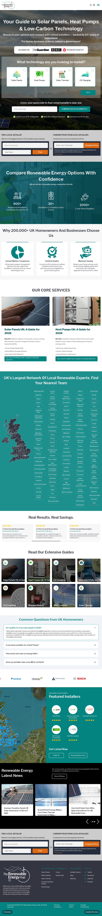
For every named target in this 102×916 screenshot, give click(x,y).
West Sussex (94, 471)
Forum (58, 872)
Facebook (90, 875)
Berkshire (38, 429)
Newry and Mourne (80, 405)
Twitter (89, 872)
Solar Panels (45, 872)
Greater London (66, 392)
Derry (52, 435)
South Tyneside (80, 490)
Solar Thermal (46, 878)
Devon (52, 438)
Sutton (94, 403)
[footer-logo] (17, 874)
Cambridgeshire (38, 465)
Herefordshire (66, 425)
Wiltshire (94, 491)
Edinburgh (52, 478)
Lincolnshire (66, 463)
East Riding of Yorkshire (52, 469)
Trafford (94, 431)
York (94, 503)
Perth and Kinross (80, 441)
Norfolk (80, 410)
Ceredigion (38, 476)
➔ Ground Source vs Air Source (65, 354)
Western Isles (94, 483)
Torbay (94, 423)
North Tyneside (80, 415)
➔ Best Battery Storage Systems (15, 351)
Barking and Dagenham (38, 417)
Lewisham (66, 460)
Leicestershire (66, 456)
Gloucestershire (52, 501)
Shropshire (80, 471)
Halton (66, 418)
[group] (17, 532)
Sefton (80, 467)
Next (88, 92)
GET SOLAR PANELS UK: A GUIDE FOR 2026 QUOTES (22, 359)
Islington (66, 441)
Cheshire (39, 480)
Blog (71, 875)
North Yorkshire (80, 420)
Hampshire (66, 421)
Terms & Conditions (57, 906)
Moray (80, 391)
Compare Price (91, 145)
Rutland (80, 454)
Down (52, 446)
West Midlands (94, 466)
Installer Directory (92, 912)
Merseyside (66, 475)
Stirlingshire (80, 505)
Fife (52, 493)
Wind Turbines (46, 875)
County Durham (52, 397)
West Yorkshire (94, 477)
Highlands (66, 433)
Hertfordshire (66, 429)
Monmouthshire (66, 492)
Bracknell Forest (38, 439)
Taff (94, 406)
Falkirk (52, 490)
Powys (80, 446)
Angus (38, 399)
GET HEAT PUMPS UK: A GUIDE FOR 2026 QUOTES (76, 359)
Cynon (52, 423)
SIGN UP (56, 755)
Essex (52, 486)
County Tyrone (52, 414)
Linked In (90, 878)
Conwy (38, 488)
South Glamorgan (80, 479)
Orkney (80, 429)
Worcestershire (94, 495)
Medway (66, 471)
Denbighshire (52, 427)
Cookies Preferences (84, 906)
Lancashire (66, 452)
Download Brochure (78, 755)
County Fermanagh (52, 403)
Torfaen (94, 427)
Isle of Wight (66, 437)
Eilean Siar (52, 482)
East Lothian (52, 459)
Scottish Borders (80, 462)
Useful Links (60, 875)
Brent (38, 444)
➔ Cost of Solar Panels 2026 (13, 348)
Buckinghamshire (38, 457)
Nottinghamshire (80, 425)
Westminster (94, 488)
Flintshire (52, 497)
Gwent (66, 406)
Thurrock (94, 420)
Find (40, 152)
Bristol (38, 454)
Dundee (52, 455)
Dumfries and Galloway (52, 451)
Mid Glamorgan (66, 483)
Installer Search (75, 872)
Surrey (94, 399)
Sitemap (73, 878)
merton (66, 479)
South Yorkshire (80, 496)
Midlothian (66, 488)
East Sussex (52, 474)
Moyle (80, 395)
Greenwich (66, 402)
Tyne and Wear (94, 436)
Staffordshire (80, 501)
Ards (38, 406)
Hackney (66, 414)
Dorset (52, 442)
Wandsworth (94, 446)
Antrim (38, 403)
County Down (52, 392)
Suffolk (94, 395)
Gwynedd (66, 410)
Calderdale (38, 461)
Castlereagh (38, 473)
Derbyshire (52, 431)
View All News (59, 776)
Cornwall (38, 492)
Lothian (66, 467)
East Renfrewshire (52, 464)
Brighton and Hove (38, 449)
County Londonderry (52, 409)
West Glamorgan (94, 455)
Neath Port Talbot (80, 399)
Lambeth (66, 448)
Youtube (90, 882)
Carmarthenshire (38, 469)
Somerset (80, 474)
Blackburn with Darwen (38, 434)
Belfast (38, 425)
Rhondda (80, 450)
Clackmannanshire (38, 484)
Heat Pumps (45, 887)
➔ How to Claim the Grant (63, 351)
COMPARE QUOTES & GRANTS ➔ (74, 109)
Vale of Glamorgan (94, 441)
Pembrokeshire (80, 437)
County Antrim (38, 496)
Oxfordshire (80, 433)
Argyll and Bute (38, 411)
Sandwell (80, 457)
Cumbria (52, 419)
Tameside (94, 410)
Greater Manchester (66, 397)
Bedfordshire (38, 421)
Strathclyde (94, 391)
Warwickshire (94, 450)
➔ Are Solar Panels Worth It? (14, 354)
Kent (66, 444)
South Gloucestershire (80, 485)
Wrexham (94, 499)
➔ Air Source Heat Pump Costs (65, 348)
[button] (98, 821)
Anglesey (38, 395)
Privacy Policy (58, 154)
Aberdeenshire (38, 391)
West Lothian (94, 460)
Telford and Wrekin (94, 415)
